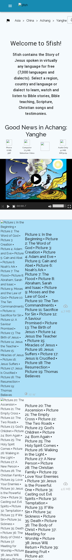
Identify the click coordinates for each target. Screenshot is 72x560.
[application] (36, 184)
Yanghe (61, 20)
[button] (10, 6)
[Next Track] (14, 206)
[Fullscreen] (69, 206)
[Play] (8, 206)
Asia (17, 20)
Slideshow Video (27, 150)
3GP (9, 150)
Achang (45, 20)
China (30, 20)
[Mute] (50, 206)
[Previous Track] (3, 206)
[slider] (59, 205)
